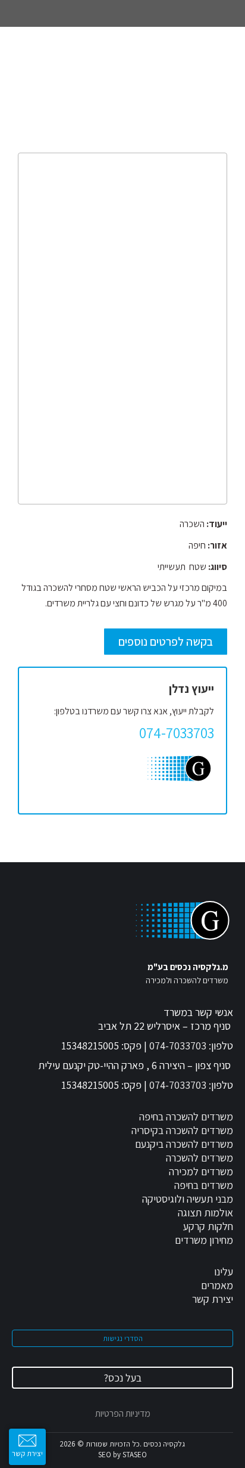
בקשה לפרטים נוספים (165, 641)
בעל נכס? (122, 1378)
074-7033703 (177, 1045)
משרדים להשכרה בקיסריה (182, 1130)
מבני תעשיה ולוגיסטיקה (187, 1199)
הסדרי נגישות (123, 1338)
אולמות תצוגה (205, 1212)
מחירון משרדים (204, 1240)
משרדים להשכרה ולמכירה (187, 980)
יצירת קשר (212, 1299)
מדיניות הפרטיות (122, 1413)
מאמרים (217, 1285)
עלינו (223, 1271)
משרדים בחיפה (203, 1185)
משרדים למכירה (201, 1171)
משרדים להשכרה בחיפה (186, 1116)
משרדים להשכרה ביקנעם (184, 1144)
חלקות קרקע (208, 1226)
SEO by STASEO (122, 1455)
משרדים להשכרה (199, 1158)
